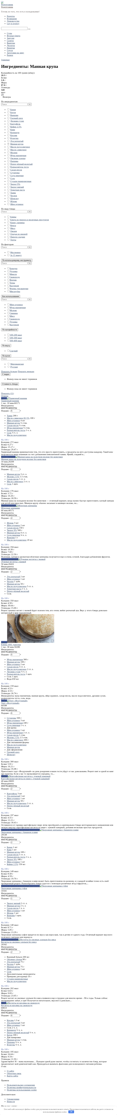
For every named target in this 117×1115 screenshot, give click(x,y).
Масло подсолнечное (20, 147)
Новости (11, 1101)
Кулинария (12, 18)
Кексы (13, 225)
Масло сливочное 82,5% (18, 418)
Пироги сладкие (17, 237)
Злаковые (5, 60)
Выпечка (11, 43)
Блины (13, 217)
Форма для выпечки (19, 288)
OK (71, 1112)
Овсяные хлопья (17, 158)
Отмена (4, 396)
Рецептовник (7, 7)
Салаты (10, 40)
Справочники (13, 1099)
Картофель (15, 124)
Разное (10, 55)
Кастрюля (14, 286)
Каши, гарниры (17, 222)
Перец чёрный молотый (21, 164)
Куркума (14, 138)
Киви (12, 130)
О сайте (10, 1071)
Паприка (14, 161)
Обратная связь (14, 1073)
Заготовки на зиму (15, 53)
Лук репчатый (16, 141)
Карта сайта (12, 1076)
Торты (13, 240)
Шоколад (14, 198)
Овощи (13, 231)
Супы (9, 33)
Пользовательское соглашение (21, 1085)
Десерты (11, 45)
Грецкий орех (16, 118)
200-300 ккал (16, 338)
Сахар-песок (16, 170)
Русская (14, 367)
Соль (12, 178)
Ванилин (14, 115)
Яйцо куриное (16, 204)
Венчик (13, 280)
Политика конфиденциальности (21, 1087)
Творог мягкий (17, 187)
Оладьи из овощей (18, 234)
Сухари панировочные (20, 181)
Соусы (10, 50)
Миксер (13, 274)
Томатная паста (17, 190)
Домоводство (13, 21)
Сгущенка (15, 173)
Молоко (13, 152)
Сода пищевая (17, 175)
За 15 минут (16, 255)
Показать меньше (26, 371)
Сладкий (14, 351)
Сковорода (15, 277)
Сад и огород (13, 23)
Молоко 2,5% (13, 476)
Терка (12, 283)
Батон (13, 112)
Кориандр (14, 132)
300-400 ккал (16, 340)
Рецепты (11, 16)
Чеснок (13, 195)
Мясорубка (15, 291)
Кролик (13, 135)
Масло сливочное (18, 150)
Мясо (12, 228)
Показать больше (9, 371)
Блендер (13, 268)
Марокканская (17, 364)
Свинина (14, 313)
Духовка (13, 271)
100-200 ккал (16, 335)
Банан (13, 109)
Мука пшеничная (18, 155)
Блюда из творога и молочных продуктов (29, 220)
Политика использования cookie (22, 1090)
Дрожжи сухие (17, 121)
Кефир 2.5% (16, 127)
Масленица (15, 252)
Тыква (13, 193)
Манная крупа (16, 144)
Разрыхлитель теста (19, 167)
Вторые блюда (13, 36)
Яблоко (13, 201)
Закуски (10, 38)
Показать (7, 393)
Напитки (11, 48)
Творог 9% (15, 184)
